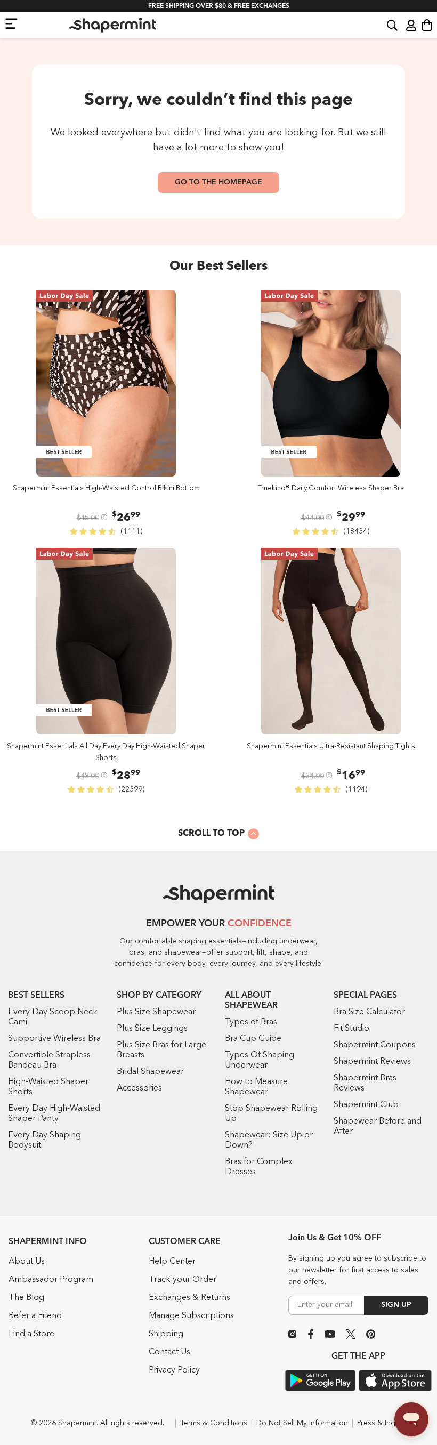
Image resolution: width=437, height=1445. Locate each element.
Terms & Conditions (213, 1423)
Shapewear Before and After (378, 1126)
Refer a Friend (35, 1316)
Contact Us (169, 1352)
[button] (392, 25)
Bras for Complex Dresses (259, 1167)
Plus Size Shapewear (156, 1012)
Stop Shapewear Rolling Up (271, 1113)
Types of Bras (251, 1022)
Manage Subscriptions (191, 1316)
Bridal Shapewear (150, 1072)
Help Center (172, 1261)
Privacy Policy (174, 1370)
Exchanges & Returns (189, 1298)
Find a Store (31, 1334)
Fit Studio (351, 1028)
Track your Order (182, 1280)
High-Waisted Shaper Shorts (48, 1087)
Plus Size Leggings (152, 1028)
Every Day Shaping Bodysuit (44, 1140)
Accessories (139, 1088)
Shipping (166, 1334)
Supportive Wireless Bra (54, 1039)
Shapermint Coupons (375, 1045)
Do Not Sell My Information (302, 1423)
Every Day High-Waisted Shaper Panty (54, 1113)
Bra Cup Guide (253, 1039)
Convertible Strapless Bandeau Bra (49, 1060)
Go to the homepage (218, 182)
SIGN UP (396, 1305)
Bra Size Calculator (369, 1012)
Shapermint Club (366, 1105)
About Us (27, 1261)
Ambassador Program (51, 1280)
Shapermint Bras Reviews (365, 1083)
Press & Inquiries (385, 1423)
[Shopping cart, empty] (427, 25)
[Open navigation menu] (11, 23)
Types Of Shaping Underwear (259, 1060)
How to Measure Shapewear (256, 1087)
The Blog (26, 1298)
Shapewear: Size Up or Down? (269, 1140)
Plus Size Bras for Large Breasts (161, 1050)
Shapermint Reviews (372, 1061)
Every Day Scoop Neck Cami (53, 1017)
